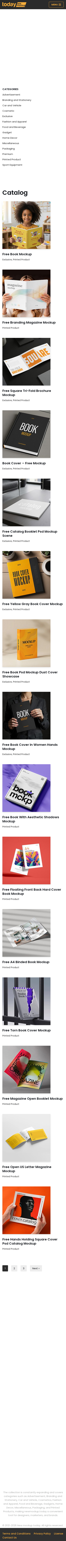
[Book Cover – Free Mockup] (33, 434)
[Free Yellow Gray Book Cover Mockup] (33, 575)
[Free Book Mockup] (33, 225)
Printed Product (11, 159)
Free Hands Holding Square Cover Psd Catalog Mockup (30, 1241)
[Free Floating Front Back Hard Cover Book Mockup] (33, 860)
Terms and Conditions (16, 1533)
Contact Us (9, 1537)
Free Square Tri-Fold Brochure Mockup (26, 393)
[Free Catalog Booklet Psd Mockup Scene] (33, 502)
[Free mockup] (14, 4)
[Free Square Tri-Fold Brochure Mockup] (33, 362)
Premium (7, 154)
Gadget (7, 132)
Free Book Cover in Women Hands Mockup (30, 746)
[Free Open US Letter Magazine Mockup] (33, 1138)
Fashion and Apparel (14, 121)
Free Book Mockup (17, 254)
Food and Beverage (14, 127)
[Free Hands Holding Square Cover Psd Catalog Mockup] (33, 1210)
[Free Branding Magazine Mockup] (33, 293)
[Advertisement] (33, 43)
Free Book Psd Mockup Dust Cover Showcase (30, 674)
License (58, 1533)
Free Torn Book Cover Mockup (26, 1030)
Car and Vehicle (11, 105)
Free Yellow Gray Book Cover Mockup (32, 604)
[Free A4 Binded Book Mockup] (33, 933)
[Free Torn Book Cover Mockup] (33, 1001)
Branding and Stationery (16, 100)
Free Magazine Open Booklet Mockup (32, 1098)
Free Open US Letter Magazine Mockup (26, 1169)
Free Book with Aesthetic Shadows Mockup (30, 819)
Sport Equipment (12, 164)
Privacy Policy (42, 1533)
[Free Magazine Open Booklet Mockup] (33, 1069)
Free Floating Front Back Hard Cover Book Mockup (31, 891)
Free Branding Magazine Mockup (29, 322)
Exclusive (7, 116)
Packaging (8, 148)
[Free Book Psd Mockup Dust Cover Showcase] (33, 643)
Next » (36, 1268)
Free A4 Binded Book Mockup (26, 962)
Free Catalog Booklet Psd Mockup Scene (29, 533)
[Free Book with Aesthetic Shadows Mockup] (33, 788)
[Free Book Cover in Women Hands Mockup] (33, 715)
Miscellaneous (10, 143)
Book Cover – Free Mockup (24, 463)
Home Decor (9, 137)
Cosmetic (8, 110)
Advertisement (11, 94)
